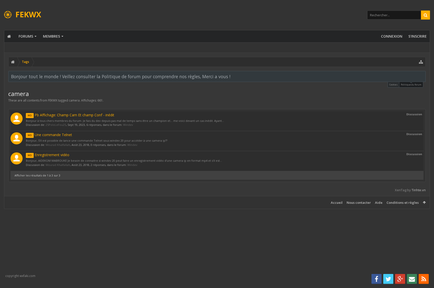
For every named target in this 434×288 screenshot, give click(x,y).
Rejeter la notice (422, 76)
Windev (128, 125)
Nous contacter (359, 202)
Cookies (393, 84)
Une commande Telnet (50, 134)
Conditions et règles (403, 202)
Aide (379, 202)
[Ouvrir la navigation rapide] (420, 62)
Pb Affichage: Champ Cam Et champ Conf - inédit (71, 115)
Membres (51, 36)
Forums (26, 36)
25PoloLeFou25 (56, 125)
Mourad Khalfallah (58, 145)
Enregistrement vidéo (48, 154)
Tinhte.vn (419, 190)
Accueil (337, 202)
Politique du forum (411, 84)
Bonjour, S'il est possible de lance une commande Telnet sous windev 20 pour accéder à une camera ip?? (96, 140)
